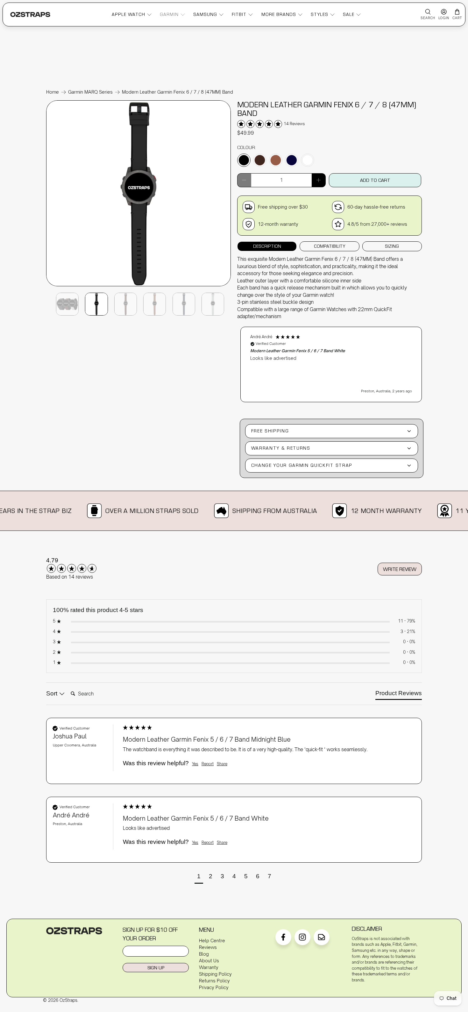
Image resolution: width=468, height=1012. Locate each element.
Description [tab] (267, 246)
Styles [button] (319, 14)
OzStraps (68, 1000)
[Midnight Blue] (291, 160)
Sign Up (155, 968)
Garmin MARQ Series (90, 92)
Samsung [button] (205, 14)
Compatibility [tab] (329, 246)
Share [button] (222, 763)
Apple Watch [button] (128, 14)
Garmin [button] (169, 14)
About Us (209, 960)
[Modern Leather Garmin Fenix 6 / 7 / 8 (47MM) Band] (138, 285)
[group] (79, 565)
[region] (331, 361)
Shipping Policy (215, 974)
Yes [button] (195, 763)
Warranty (208, 967)
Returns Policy (214, 980)
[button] (331, 364)
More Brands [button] (278, 14)
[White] (307, 160)
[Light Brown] (275, 160)
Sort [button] (52, 693)
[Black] (244, 160)
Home (52, 92)
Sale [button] (348, 14)
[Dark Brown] (259, 160)
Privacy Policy (214, 987)
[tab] (398, 694)
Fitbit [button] (239, 14)
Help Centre (212, 940)
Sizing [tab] (392, 246)
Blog (204, 954)
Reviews (208, 947)
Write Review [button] (399, 569)
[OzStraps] (30, 14)
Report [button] (208, 763)
